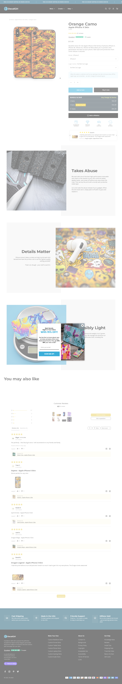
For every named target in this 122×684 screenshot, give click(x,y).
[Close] (82, 325)
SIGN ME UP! (49, 354)
